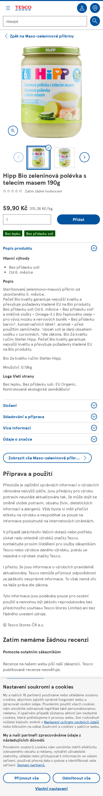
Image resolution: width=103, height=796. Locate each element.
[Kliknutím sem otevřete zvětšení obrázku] (13, 131)
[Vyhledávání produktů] (95, 21)
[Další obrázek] (85, 157)
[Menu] (8, 8)
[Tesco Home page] (23, 8)
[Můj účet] (82, 8)
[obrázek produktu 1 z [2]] (51, 92)
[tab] (38, 158)
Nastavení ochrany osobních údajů (71, 721)
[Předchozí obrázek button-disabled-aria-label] (19, 157)
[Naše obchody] (95, 8)
